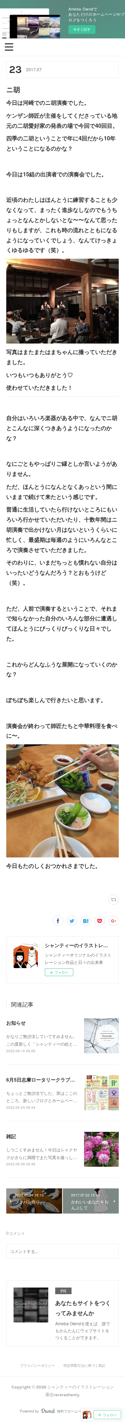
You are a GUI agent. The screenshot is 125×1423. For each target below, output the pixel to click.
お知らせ (16, 1022)
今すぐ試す (82, 29)
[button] (9, 46)
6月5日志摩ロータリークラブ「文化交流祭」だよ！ (62, 1079)
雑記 (11, 1136)
